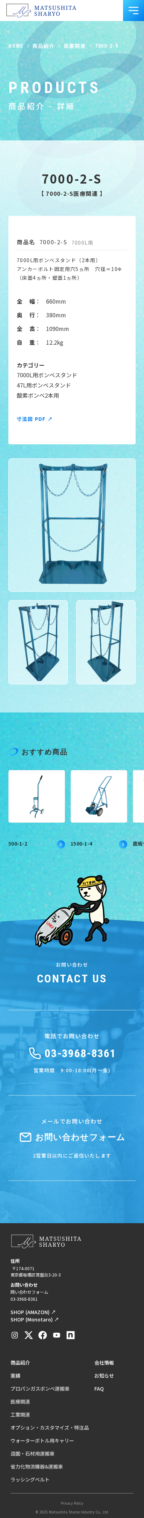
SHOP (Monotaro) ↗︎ (34, 1319)
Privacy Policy (72, 1503)
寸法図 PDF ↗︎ (35, 418)
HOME (15, 46)
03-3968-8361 (24, 1299)
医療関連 (75, 46)
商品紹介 (44, 46)
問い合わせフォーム (29, 1292)
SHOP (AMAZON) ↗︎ (33, 1311)
